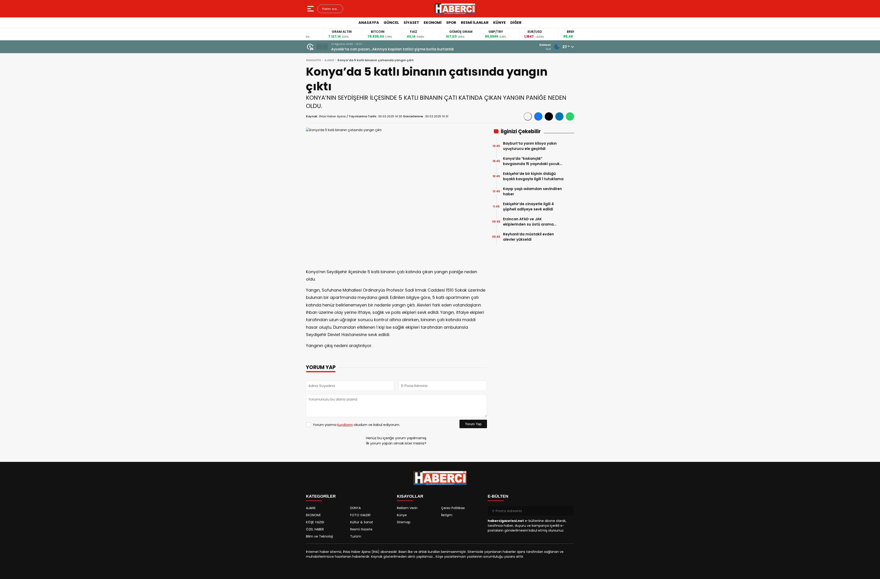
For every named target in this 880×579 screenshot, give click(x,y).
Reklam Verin (407, 508)
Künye (402, 515)
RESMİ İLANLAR (475, 22)
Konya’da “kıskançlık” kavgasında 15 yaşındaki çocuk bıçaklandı (531, 161)
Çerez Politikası (453, 508)
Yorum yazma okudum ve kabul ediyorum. (356, 424)
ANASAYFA (368, 22)
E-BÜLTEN (498, 496)
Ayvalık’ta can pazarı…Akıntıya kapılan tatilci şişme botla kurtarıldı (392, 49)
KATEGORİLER (321, 496)
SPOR (451, 22)
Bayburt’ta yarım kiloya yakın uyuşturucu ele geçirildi (530, 146)
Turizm (355, 536)
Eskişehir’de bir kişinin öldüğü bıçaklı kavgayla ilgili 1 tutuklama (533, 176)
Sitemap (403, 522)
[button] (319, 47)
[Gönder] (569, 511)
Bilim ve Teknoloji (319, 536)
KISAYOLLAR (410, 496)
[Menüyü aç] (311, 8)
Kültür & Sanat (361, 522)
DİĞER (516, 22)
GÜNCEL (391, 22)
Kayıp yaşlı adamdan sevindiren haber (532, 191)
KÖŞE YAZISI (315, 522)
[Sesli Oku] (528, 116)
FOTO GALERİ (360, 515)
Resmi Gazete (361, 529)
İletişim (446, 515)
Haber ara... (330, 9)
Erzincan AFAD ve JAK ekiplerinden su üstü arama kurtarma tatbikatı (528, 222)
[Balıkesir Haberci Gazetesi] (455, 8)
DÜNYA (355, 508)
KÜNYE (499, 22)
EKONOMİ (433, 22)
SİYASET (411, 22)
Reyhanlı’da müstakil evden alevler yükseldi (528, 237)
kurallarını (345, 424)
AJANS (329, 60)
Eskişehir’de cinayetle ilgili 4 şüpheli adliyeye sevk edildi (528, 206)
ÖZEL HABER (315, 529)
